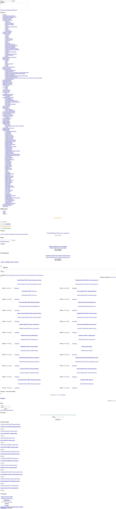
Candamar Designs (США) (8, 94)
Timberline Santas (8, 198)
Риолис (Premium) (9, 109)
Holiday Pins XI (8, 168)
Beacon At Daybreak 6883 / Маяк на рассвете (86, 324)
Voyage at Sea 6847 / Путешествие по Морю (29, 368)
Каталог (3, 261)
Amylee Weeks (8, 132)
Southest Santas (8, 194)
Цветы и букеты (8, 31)
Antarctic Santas (8, 134)
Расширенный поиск (4, 241)
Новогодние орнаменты (10, 46)
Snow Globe (7, 193)
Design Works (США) (7, 69)
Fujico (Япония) (6, 58)
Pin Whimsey (7, 183)
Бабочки (7, 36)
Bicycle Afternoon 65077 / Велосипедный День (86, 368)
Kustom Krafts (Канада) (7, 95)
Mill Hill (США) (6, 130)
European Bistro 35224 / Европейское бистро (10, 453)
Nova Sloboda (5, 107)
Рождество (7, 30)
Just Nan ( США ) (6, 91)
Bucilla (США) (6, 59)
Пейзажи (7, 50)
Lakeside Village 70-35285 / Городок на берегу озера (11, 474)
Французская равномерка (10, 104)
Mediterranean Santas (9, 175)
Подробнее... (16, 288)
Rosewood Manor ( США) (8, 204)
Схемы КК (7, 96)
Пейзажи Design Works (10, 74)
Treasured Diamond (9, 201)
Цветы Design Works (9, 79)
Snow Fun (7, 192)
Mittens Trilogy (8, 178)
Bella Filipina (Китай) (7, 80)
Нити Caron (7, 102)
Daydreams (7, 34)
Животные (7, 40)
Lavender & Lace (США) (8, 116)
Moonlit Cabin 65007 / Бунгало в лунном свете (29, 324)
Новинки (7, 21)
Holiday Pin (7, 167)
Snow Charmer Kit (9, 190)
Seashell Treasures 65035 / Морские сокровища (29, 357)
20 (111, 277)
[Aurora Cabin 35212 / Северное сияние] (8, 431)
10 (110, 277)
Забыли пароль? (9, 410)
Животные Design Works (10, 70)
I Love (6, 170)
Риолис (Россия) (6, 108)
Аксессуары (5, 206)
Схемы (6, 126)
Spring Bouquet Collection (10, 195)
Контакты (10, 10)
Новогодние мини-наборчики (11, 45)
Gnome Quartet (8, 164)
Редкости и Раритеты (7, 32)
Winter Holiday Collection (10, 203)
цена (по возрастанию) (29, 275)
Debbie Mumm (8, 156)
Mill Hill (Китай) (6, 129)
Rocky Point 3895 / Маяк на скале (7, 440)
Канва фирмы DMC (9, 99)
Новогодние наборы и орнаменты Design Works (15, 73)
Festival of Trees (8, 158)
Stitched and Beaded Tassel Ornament (12, 197)
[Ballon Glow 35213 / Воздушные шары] (8, 465)
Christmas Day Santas (9, 153)
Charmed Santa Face (9, 152)
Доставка (6, 10)
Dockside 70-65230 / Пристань (86, 379)
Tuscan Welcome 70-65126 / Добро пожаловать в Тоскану (29, 280)
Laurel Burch (7, 172)
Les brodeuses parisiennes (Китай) (9, 16)
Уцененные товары (7, 19)
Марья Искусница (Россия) (8, 128)
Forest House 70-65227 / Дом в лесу (29, 291)
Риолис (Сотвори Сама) (10, 110)
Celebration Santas (8, 148)
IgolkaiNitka (8, 223)
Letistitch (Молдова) (7, 118)
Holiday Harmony (8, 166)
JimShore (7, 171)
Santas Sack (7, 187)
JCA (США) (5, 87)
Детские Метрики (9, 38)
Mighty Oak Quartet (9, 177)
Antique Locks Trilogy (9, 136)
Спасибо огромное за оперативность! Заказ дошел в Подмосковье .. (14, 234)
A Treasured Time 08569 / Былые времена (9, 460)
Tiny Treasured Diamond (10, 199)
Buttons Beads (8, 145)
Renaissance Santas (9, 185)
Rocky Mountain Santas (9, 186)
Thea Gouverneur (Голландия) (9, 112)
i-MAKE (4, 14)
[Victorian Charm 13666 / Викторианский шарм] (10, 424)
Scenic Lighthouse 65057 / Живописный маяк (86, 291)
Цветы (6, 56)
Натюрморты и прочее (10, 44)
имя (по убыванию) (20, 275)
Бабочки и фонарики (9, 23)
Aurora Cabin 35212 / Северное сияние (8, 433)
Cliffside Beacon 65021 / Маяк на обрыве (29, 346)
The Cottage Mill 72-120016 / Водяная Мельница (29, 302)
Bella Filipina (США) (7, 81)
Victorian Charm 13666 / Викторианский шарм (10, 426)
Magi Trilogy (7, 174)
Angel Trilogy (8, 133)
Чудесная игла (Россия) (7, 20)
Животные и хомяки (9, 24)
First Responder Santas (9, 159)
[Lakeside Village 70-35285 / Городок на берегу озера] (11, 471)
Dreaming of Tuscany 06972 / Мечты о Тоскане (87, 313)
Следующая (62, 394)
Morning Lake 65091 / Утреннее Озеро (87, 335)
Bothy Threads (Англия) (8, 82)
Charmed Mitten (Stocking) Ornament (12, 150)
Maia (6, 93)
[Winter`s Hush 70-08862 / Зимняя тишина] (9, 444)
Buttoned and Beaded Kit (10, 144)
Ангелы (7, 35)
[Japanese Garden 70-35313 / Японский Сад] (9, 485)
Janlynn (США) (6, 85)
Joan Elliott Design (6, 89)
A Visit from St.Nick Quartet (10, 131)
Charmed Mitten (8, 149)
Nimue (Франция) (6, 106)
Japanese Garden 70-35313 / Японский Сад (9, 487)
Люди (6, 25)
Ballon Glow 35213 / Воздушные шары (8, 467)
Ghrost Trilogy (8, 162)
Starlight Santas (8, 196)
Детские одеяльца (9, 39)
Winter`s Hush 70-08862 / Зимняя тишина (9, 447)
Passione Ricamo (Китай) (8, 18)
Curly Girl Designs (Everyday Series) (12, 155)
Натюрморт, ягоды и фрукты (11, 26)
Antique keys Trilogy (9, 135)
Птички (7, 52)
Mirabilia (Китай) (6, 122)
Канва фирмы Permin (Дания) (11, 100)
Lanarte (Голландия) (7, 113)
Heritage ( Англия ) (7, 68)
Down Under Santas (9, 157)
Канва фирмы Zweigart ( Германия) (12, 101)
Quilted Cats (7, 184)
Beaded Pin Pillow (8, 143)
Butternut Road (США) (7, 83)
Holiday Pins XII (8, 169)
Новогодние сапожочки (10, 47)
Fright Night (7, 160)
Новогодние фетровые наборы (11, 48)
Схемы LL (7, 117)
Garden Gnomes (8, 161)
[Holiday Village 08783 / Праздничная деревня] (10, 478)
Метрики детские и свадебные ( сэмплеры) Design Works (17, 72)
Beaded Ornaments (9, 142)
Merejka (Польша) (6, 121)
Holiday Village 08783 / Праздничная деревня (10, 481)
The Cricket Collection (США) (9, 111)
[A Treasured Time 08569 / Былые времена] (9, 458)
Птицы (6, 28)
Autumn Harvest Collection (10, 140)
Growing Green (8, 165)
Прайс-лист (14, 10)
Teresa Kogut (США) (7, 205)
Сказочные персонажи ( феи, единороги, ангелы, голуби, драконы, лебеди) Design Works (23, 77)
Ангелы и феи (8, 22)
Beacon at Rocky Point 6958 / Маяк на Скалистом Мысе (29, 313)
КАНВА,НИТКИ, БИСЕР (8, 97)
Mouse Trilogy (8, 179)
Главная (2, 10)
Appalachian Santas (9, 137)
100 (115, 277)
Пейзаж (6, 27)
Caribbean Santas (8, 147)
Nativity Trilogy (8, 181)
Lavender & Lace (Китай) (8, 114)
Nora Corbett (7, 124)
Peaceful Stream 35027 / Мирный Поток (29, 335)
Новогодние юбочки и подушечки (12, 49)
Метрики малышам (9, 63)
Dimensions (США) (7, 33)
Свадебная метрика (9, 55)
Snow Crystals (8, 191)
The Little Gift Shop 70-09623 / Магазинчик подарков (29, 379)
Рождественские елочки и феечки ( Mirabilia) (14, 125)
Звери (6, 61)
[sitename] (14, 9)
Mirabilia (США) (6, 123)
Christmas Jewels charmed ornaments (12, 154)
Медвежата (7, 43)
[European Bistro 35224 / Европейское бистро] (9, 451)
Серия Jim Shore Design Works (11, 76)
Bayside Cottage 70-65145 (87, 346)
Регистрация (3, 410)
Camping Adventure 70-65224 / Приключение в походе (86, 357)
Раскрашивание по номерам (11, 53)
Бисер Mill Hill (8, 98)
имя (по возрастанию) (10, 275)
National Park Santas (9, 180)
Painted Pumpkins (8, 182)
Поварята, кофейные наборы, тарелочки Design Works (16, 75)
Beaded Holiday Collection (10, 141)
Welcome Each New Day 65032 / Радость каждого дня (86, 280)
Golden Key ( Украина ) (7, 84)
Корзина (2, 398)
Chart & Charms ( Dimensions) (9, 67)
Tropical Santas (8, 202)
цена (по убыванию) (39, 275)
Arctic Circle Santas (9, 138)
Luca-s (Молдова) (6, 119)
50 (113, 277)
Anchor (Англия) (6, 92)
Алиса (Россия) (6, 120)
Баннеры (7, 37)
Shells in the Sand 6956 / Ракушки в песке (87, 302)
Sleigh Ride (7, 189)
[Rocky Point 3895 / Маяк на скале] (7, 437)
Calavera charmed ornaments (10, 146)
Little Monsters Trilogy (9, 173)
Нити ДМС (7, 105)
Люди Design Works (9, 71)
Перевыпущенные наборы (10, 51)
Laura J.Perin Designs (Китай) (9, 15)
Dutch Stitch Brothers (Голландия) (9, 57)
